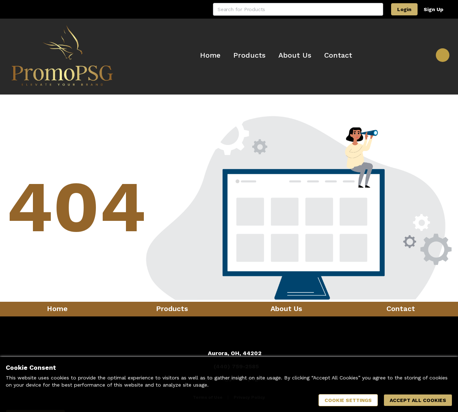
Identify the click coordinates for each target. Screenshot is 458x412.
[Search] (377, 9)
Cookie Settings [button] (348, 400)
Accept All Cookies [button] (418, 400)
